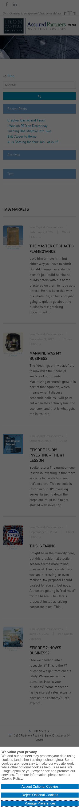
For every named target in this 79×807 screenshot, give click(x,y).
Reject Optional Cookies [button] (40, 795)
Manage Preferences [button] (40, 803)
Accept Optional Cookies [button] (40, 786)
